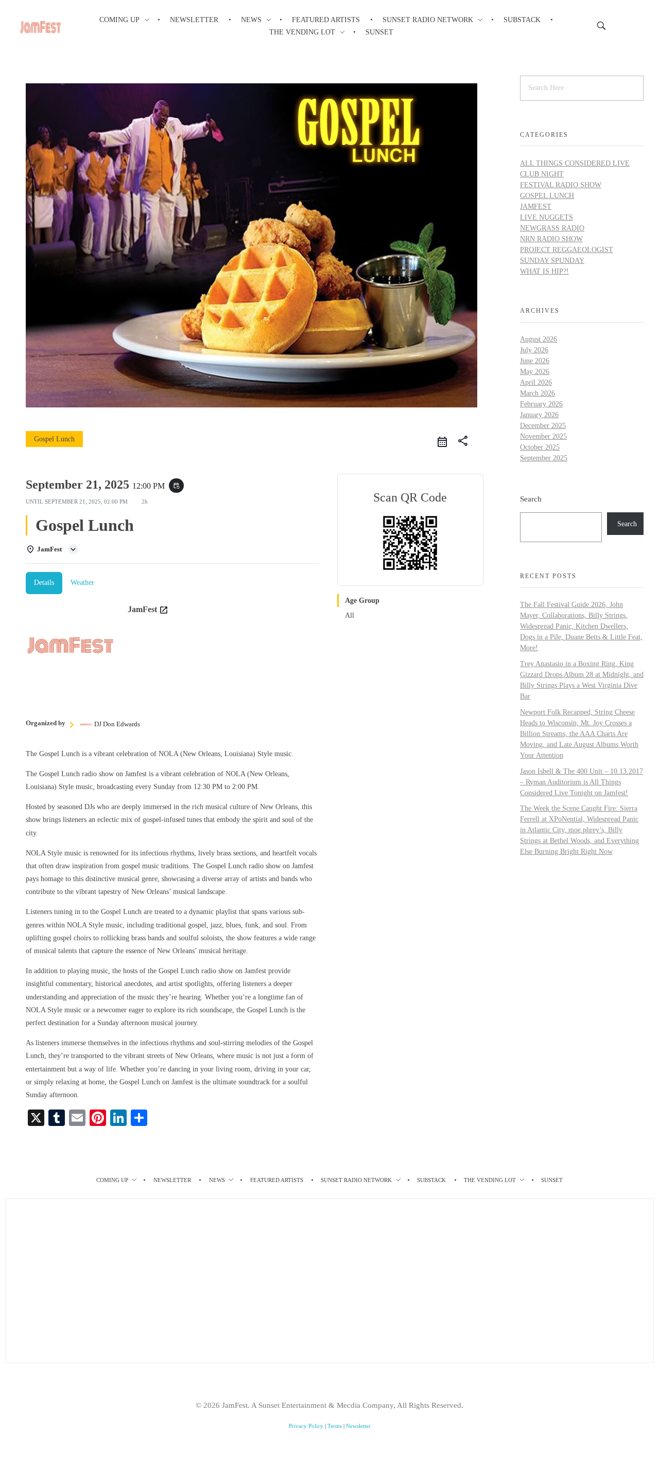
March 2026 (537, 393)
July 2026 (534, 350)
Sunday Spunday (552, 260)
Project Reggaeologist (566, 250)
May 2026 (534, 371)
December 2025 (543, 426)
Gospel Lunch (547, 196)
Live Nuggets (546, 217)
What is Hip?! (544, 271)
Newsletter (358, 1426)
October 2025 (540, 447)
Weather (82, 582)
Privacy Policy (306, 1426)
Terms (334, 1426)
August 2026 (538, 339)
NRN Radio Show (551, 239)
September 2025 (543, 458)
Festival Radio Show (560, 185)
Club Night (542, 174)
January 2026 (539, 415)
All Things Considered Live (575, 163)
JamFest (535, 206)
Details (44, 582)
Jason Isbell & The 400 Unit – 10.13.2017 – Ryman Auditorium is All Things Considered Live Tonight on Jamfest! (581, 782)
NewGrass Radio (552, 228)
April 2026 (536, 382)
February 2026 (541, 404)
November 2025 (543, 436)
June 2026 (534, 361)
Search (531, 498)
